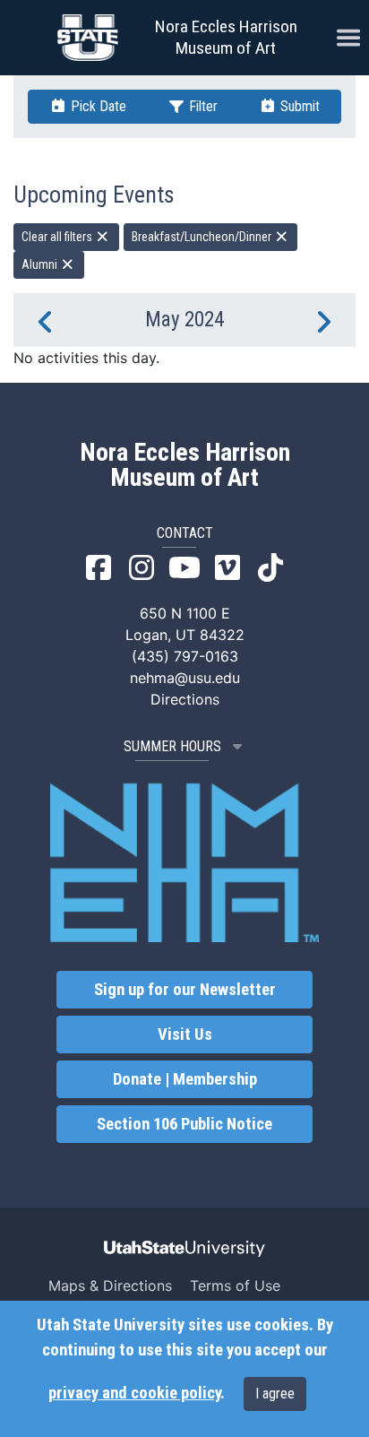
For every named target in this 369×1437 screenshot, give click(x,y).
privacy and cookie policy (134, 1393)
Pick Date (96, 106)
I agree (275, 1393)
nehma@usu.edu (185, 678)
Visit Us (185, 1034)
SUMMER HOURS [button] (172, 746)
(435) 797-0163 (185, 656)
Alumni (40, 264)
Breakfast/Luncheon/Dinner (203, 236)
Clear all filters (58, 236)
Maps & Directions (110, 1285)
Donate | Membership (185, 1079)
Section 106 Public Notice (184, 1124)
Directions (184, 699)
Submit (298, 106)
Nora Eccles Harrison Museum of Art (226, 37)
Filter (201, 106)
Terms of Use (235, 1285)
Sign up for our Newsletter (185, 990)
